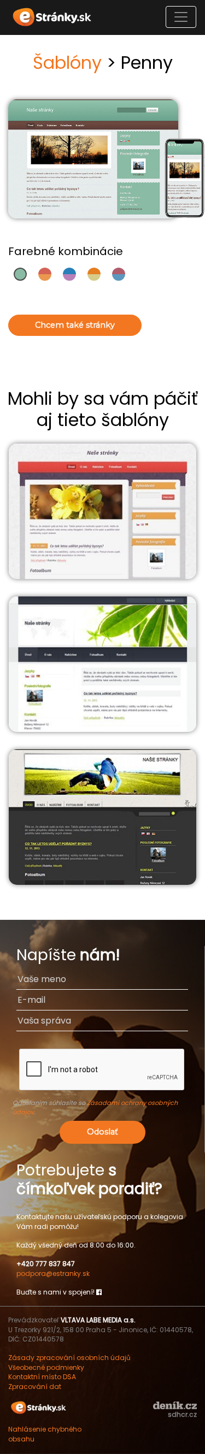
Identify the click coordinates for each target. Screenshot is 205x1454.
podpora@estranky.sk (53, 1273)
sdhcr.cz (182, 1414)
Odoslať (102, 1132)
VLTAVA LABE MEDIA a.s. (98, 1320)
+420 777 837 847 (45, 1263)
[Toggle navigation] (181, 17)
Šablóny (67, 62)
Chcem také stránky (75, 325)
